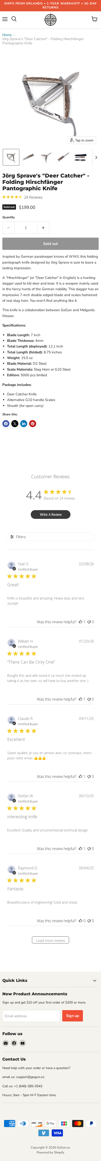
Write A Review (51, 514)
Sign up (72, 1015)
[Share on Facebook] (5, 423)
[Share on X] (14, 423)
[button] (11, 157)
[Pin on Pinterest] (32, 423)
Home (7, 35)
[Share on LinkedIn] (23, 423)
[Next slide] (96, 157)
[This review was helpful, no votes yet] (80, 920)
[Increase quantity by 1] (43, 228)
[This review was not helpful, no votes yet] (89, 621)
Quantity (8, 217)
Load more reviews (50, 940)
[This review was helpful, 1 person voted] (80, 621)
